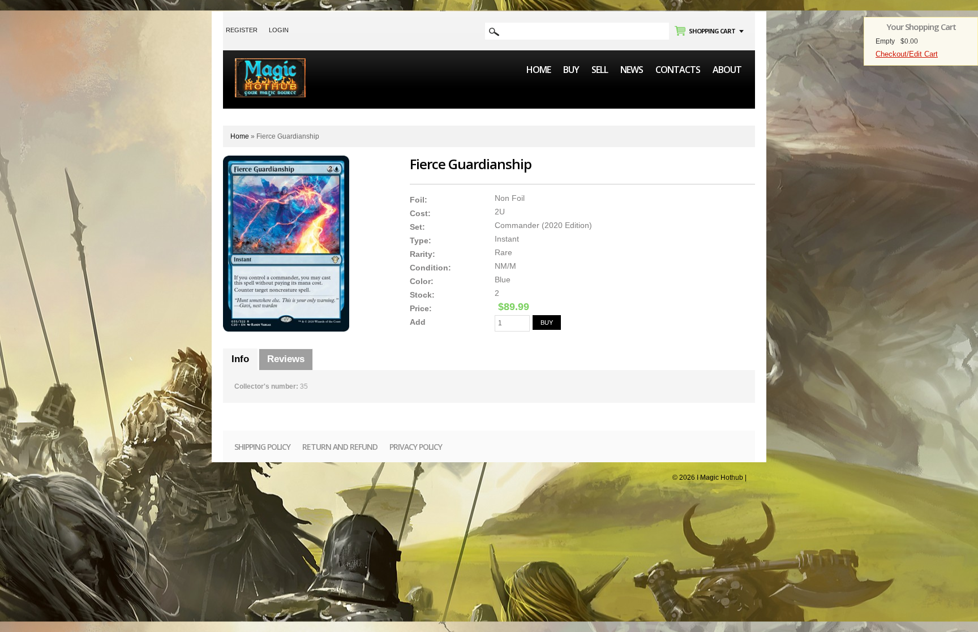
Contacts (677, 69)
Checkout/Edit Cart (907, 54)
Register (242, 30)
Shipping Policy (262, 447)
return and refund (340, 447)
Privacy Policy (415, 447)
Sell (599, 69)
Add (418, 321)
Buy (571, 69)
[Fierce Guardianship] (286, 244)
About (727, 69)
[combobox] (577, 31)
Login (279, 30)
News (631, 69)
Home (538, 69)
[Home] (270, 63)
